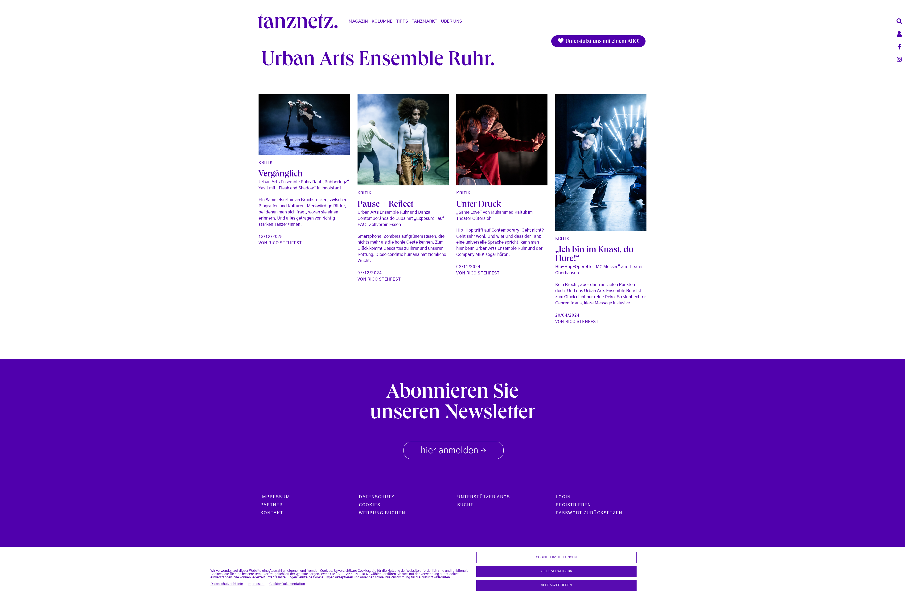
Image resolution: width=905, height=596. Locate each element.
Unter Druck (478, 205)
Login (563, 497)
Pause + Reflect (385, 205)
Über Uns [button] (451, 21)
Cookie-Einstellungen (556, 557)
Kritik (266, 163)
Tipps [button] (402, 21)
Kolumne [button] (382, 21)
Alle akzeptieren (556, 585)
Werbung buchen (382, 513)
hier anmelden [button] (453, 451)
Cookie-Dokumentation (287, 584)
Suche (465, 505)
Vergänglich (281, 174)
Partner (271, 505)
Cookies (370, 505)
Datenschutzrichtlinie (226, 584)
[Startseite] (300, 21)
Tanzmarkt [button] (424, 21)
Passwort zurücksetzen (589, 513)
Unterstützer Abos (483, 497)
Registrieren (573, 505)
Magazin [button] (358, 21)
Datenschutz (377, 497)
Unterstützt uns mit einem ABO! (602, 42)
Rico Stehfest (285, 243)
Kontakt (271, 513)
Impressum (256, 584)
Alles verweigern (556, 571)
